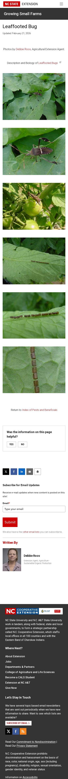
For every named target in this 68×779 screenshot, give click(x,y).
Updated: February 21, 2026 (17, 33)
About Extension (15, 656)
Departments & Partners (19, 666)
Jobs (8, 661)
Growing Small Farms (23, 13)
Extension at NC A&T (17, 682)
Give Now (11, 687)
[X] (8, 731)
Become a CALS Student (20, 677)
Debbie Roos (23, 49)
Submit (10, 522)
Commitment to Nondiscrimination (36, 741)
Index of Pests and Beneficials (39, 410)
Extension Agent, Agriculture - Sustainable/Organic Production (37, 562)
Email (6, 503)
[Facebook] (16, 731)
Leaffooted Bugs (48, 63)
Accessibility (30, 777)
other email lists (31, 532)
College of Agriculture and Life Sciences (30, 672)
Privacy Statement (27, 745)
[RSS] (23, 731)
